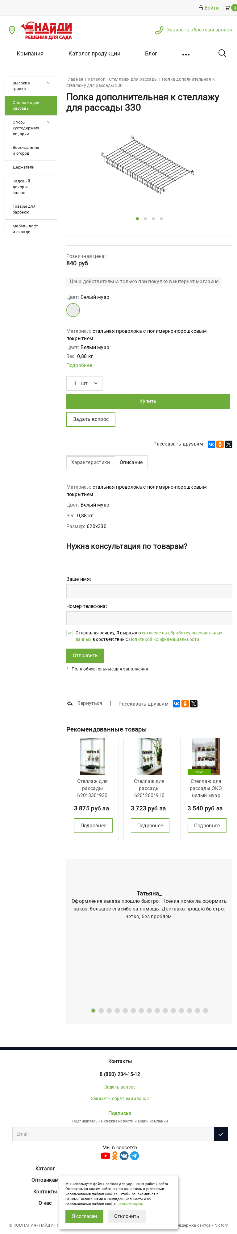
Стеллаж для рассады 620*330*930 (92, 788)
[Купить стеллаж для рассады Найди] (92, 756)
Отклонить (126, 1216)
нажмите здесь (130, 1204)
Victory (221, 1225)
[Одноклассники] (220, 444)
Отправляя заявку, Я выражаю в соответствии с (149, 635)
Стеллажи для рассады (27, 105)
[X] (228, 444)
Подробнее (79, 365)
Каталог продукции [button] (94, 53)
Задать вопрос (120, 1087)
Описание (131, 462)
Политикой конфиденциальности (164, 639)
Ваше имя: (78, 579)
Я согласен (84, 1216)
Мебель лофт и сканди (25, 229)
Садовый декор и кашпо (21, 187)
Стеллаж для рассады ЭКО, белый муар (206, 788)
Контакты (120, 1061)
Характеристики (90, 462)
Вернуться (89, 703)
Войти (212, 8)
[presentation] (81, 172)
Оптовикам (45, 1180)
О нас (45, 1203)
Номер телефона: (86, 606)
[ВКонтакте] (211, 444)
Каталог (45, 1168)
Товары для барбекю (24, 209)
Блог (151, 53)
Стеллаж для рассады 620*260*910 (149, 788)
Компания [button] (30, 53)
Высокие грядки (21, 86)
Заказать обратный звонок (199, 30)
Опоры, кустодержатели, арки (26, 128)
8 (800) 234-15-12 (120, 1074)
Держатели (24, 167)
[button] (186, 53)
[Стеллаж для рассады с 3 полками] (149, 756)
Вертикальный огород (26, 150)
